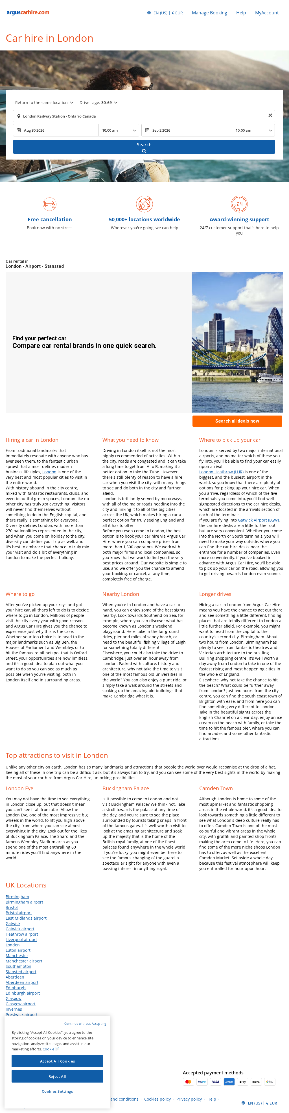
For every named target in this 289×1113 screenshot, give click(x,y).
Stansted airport (21, 971)
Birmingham (17, 896)
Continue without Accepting (85, 1023)
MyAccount (267, 13)
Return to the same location (41, 102)
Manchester (17, 955)
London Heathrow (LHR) (221, 471)
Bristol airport (19, 912)
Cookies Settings (57, 1091)
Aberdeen (15, 977)
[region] (57, 1062)
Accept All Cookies (57, 1061)
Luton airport (18, 950)
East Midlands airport (26, 918)
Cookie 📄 (51, 1049)
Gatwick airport (20, 928)
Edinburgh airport (23, 993)
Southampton (18, 966)
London (49, 471)
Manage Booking (209, 13)
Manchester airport (24, 961)
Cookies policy (157, 1099)
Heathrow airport (22, 934)
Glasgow (13, 998)
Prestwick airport (22, 1014)
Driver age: (96, 102)
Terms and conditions (118, 1099)
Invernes (14, 1009)
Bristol (12, 907)
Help (241, 13)
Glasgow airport (21, 1003)
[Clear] (270, 116)
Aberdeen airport (22, 982)
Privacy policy (189, 1099)
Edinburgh (16, 987)
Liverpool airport (21, 939)
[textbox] (144, 116)
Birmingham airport (24, 902)
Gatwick (13, 923)
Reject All (58, 1076)
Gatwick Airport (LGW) (258, 520)
